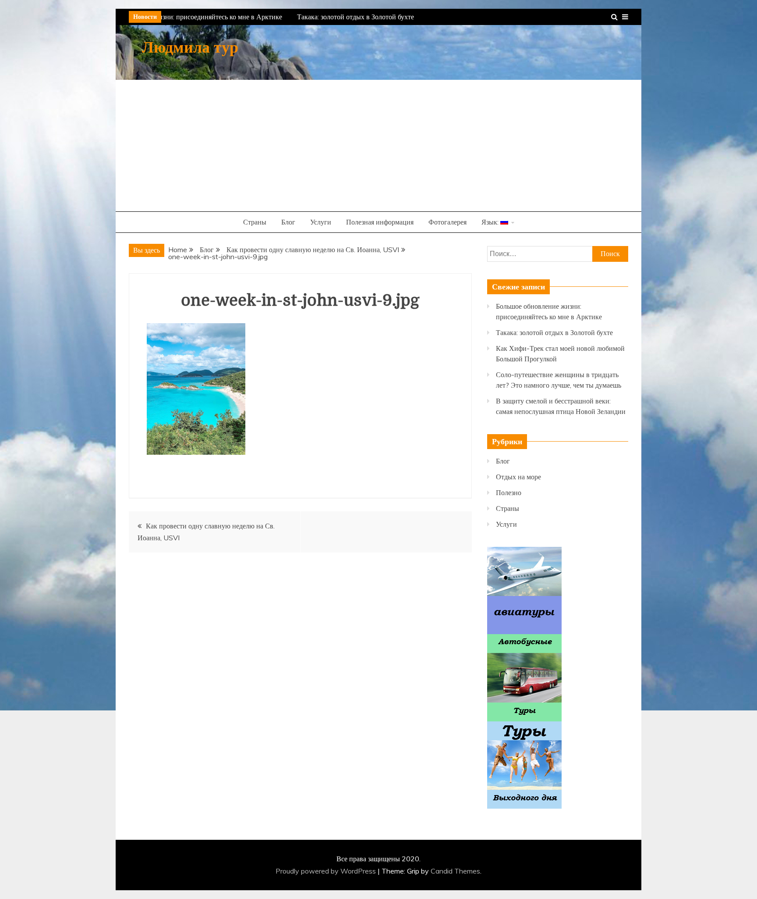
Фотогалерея (447, 222)
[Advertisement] (378, 145)
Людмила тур (190, 48)
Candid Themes (455, 871)
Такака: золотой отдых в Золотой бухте (350, 16)
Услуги (320, 222)
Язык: (490, 222)
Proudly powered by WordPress (327, 871)
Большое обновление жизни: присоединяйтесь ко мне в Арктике (180, 16)
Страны (254, 222)
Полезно (508, 492)
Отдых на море (518, 476)
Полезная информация (380, 222)
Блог (288, 222)
